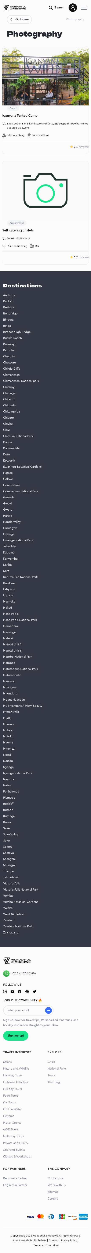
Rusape (8, 810)
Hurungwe (10, 528)
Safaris (7, 1061)
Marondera (10, 626)
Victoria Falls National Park (20, 889)
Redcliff (8, 803)
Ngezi (7, 754)
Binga (7, 325)
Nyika (7, 785)
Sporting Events (14, 1149)
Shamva (8, 852)
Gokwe (8, 479)
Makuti (7, 607)
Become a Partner (15, 1178)
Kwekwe (9, 583)
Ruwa (7, 822)
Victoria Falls (11, 883)
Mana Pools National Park (20, 620)
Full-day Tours (12, 1089)
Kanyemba (10, 558)
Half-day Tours (12, 1075)
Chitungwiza (11, 411)
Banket (7, 301)
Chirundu (9, 405)
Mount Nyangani (14, 699)
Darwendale (11, 448)
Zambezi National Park (18, 926)
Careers (53, 1198)
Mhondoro (10, 693)
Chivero (8, 417)
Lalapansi (9, 589)
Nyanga (8, 767)
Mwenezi (9, 748)
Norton (8, 761)
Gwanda (8, 497)
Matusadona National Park (20, 669)
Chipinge (9, 393)
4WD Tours (10, 1129)
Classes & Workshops (17, 1156)
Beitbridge (10, 313)
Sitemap (53, 1191)
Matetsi (8, 638)
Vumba (8, 895)
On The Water (12, 1109)
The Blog (54, 1082)
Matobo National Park (17, 656)
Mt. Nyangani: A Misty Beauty (22, 705)
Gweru (7, 509)
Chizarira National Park (18, 436)
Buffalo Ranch (12, 338)
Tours (51, 1075)
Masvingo (9, 632)
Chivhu (8, 423)
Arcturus (9, 295)
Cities (51, 1061)
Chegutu (9, 356)
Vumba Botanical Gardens (20, 901)
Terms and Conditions (46, 1245)
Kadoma (8, 552)
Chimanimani (11, 374)
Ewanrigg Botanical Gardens (22, 466)
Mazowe (8, 681)
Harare (7, 515)
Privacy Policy (69, 1240)
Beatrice (8, 307)
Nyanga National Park (17, 773)
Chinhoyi (9, 387)
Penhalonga (11, 791)
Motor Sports (12, 1122)
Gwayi (7, 503)
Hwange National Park (18, 540)
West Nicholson (14, 914)
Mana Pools (10, 613)
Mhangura (10, 687)
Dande (7, 442)
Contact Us (55, 1178)
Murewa (8, 724)
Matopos (9, 662)
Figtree (8, 472)
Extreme (8, 1116)
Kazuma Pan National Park (20, 577)
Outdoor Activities (15, 1082)
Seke (6, 840)
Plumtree (9, 797)
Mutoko (8, 736)
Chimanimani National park (21, 381)
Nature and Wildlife (16, 1068)
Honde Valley (12, 522)
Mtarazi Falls (11, 712)
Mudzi (7, 718)
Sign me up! (15, 1035)
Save (6, 828)
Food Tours (10, 1095)
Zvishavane (10, 932)
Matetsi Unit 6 (12, 650)
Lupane (8, 595)
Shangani (9, 859)
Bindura (8, 319)
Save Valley (10, 834)
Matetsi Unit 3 (12, 644)
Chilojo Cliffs (11, 368)
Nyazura (8, 779)
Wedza (7, 908)
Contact (54, 1240)
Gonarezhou (11, 485)
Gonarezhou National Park (20, 491)
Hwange (9, 534)
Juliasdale (9, 546)
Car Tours (9, 1102)
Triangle (8, 871)
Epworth (9, 460)
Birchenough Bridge (17, 332)
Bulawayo (10, 344)
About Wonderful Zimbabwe (29, 1240)
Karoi (6, 571)
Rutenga (9, 816)
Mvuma (8, 742)
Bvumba (8, 350)
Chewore (9, 362)
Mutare (7, 730)
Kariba (7, 564)
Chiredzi (8, 399)
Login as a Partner (15, 1185)
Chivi (6, 430)
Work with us (57, 1185)
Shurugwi (9, 865)
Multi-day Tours (13, 1136)
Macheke (9, 601)
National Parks (57, 1068)
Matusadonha (12, 675)
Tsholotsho (10, 877)
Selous (7, 846)
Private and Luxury (15, 1143)
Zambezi (8, 920)
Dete (6, 454)
